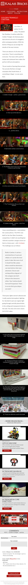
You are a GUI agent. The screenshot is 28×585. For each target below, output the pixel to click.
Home (3, 11)
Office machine (9, 443)
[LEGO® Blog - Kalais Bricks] (14, 6)
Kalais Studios (21, 583)
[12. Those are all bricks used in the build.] (14, 413)
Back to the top (14, 573)
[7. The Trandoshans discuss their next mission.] (14, 203)
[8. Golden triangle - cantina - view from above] (14, 222)
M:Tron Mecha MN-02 (11, 471)
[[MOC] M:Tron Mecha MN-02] (14, 468)
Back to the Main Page (14, 576)
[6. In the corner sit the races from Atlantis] (14, 184)
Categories (11, 11)
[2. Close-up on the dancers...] (14, 111)
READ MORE (7, 450)
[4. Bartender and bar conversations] (14, 147)
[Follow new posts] (14, 525)
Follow (17, 13)
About (10, 13)
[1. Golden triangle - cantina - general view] (14, 93)
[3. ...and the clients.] (14, 129)
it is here (21, 243)
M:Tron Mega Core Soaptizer (10, 500)
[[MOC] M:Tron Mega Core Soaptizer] (14, 496)
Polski (16, 9)
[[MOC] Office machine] (14, 439)
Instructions (22, 11)
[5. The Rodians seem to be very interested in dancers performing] (14, 165)
